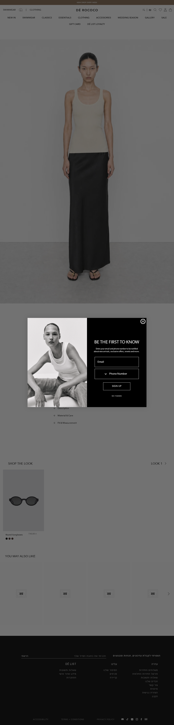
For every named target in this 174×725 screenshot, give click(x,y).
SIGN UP (116, 386)
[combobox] (101, 374)
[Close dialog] (143, 321)
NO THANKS (117, 396)
